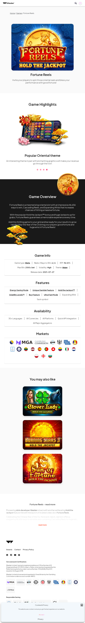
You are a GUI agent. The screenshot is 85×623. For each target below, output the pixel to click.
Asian (64, 267)
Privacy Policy (28, 549)
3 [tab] (44, 169)
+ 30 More (10, 590)
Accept (41, 615)
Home (12, 13)
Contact (17, 549)
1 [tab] (37, 169)
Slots (27, 263)
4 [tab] (47, 169)
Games (19, 13)
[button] (82, 605)
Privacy (40, 619)
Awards (9, 549)
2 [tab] (40, 169)
